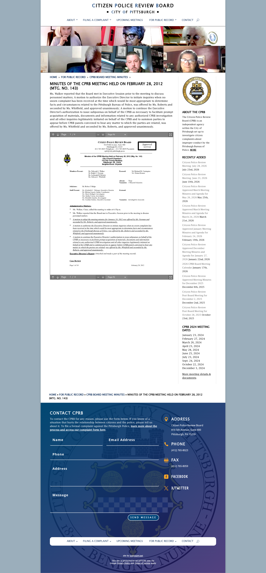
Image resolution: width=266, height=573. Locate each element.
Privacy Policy (123, 563)
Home (52, 395)
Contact (187, 20)
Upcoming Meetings (130, 20)
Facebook (179, 477)
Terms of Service (142, 563)
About (71, 20)
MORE (193, 150)
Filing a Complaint (96, 20)
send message (143, 517)
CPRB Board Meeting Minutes (105, 395)
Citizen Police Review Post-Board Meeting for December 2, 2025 (194, 295)
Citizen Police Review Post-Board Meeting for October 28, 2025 (194, 311)
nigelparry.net (136, 556)
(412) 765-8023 (179, 450)
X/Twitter (180, 488)
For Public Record (161, 20)
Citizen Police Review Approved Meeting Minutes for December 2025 (196, 280)
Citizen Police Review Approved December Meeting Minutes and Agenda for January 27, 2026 (194, 252)
